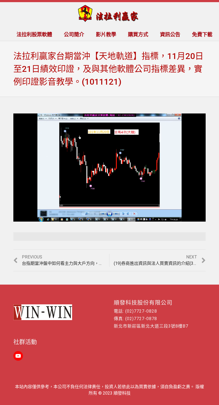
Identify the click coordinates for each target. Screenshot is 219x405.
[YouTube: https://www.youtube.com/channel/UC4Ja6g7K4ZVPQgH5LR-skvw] (18, 356)
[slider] (98, 217)
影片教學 (106, 35)
